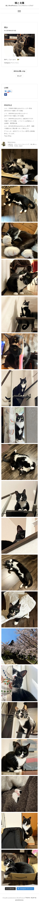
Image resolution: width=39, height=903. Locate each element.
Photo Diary (15, 63)
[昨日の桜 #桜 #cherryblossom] (19, 646)
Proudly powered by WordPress (13, 898)
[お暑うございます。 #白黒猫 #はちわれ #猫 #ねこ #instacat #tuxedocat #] (19, 204)
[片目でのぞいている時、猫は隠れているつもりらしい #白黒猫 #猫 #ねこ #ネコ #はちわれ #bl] (19, 536)
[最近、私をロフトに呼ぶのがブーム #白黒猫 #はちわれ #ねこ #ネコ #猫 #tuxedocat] (19, 499)
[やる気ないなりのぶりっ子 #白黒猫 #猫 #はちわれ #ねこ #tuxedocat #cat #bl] (19, 167)
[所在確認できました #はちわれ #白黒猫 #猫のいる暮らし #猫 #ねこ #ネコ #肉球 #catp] (19, 794)
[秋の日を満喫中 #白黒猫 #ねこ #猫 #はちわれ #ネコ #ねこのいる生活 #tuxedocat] (19, 425)
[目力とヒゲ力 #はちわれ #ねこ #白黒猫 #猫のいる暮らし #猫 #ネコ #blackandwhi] (19, 720)
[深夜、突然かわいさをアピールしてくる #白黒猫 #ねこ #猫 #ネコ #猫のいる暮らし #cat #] (19, 573)
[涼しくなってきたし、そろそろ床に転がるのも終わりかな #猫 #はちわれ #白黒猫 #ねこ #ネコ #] (19, 462)
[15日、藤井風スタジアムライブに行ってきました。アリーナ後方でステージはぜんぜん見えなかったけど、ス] (19, 831)
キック (19, 76)
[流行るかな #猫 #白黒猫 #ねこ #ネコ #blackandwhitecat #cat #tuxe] (19, 609)
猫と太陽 (19, 3)
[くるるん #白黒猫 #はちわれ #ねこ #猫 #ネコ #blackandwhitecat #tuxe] (19, 314)
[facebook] (5, 94)
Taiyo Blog (7, 136)
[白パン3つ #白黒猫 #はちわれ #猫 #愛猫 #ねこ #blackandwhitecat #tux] (19, 241)
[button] (19, 11)
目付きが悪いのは (19, 71)
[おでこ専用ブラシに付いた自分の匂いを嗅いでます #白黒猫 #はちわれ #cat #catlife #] (19, 351)
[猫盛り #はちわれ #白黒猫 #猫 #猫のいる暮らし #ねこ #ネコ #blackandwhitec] (19, 868)
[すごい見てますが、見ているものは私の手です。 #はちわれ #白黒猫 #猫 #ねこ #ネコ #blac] (19, 278)
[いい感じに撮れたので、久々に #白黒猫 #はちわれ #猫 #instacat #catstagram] (19, 683)
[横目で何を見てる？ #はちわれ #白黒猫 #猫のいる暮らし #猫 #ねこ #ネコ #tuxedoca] (19, 757)
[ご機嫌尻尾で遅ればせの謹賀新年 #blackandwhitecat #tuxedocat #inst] (19, 388)
